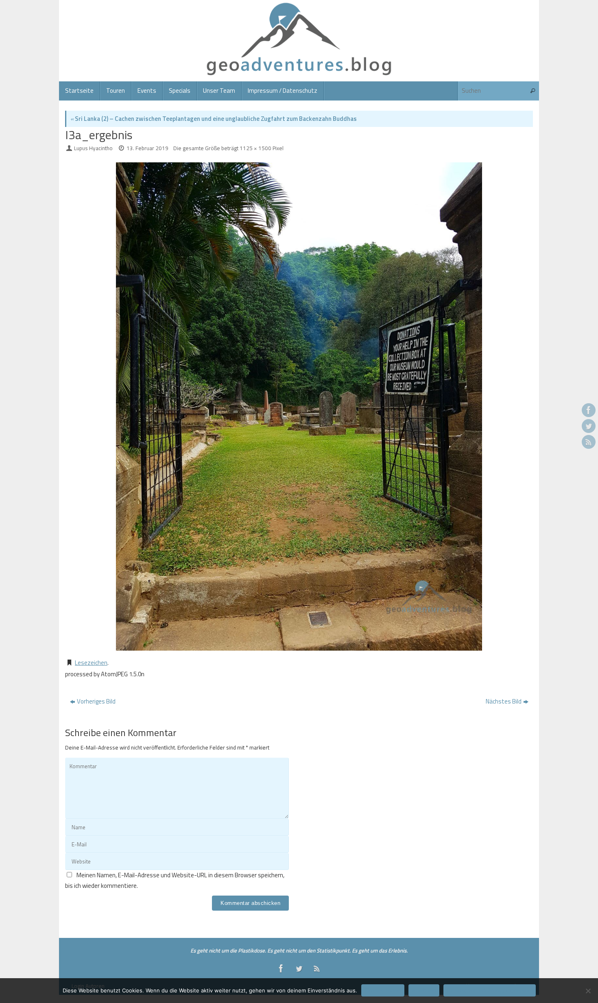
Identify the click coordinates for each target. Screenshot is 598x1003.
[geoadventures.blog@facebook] (589, 410)
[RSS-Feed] (589, 442)
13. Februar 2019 (147, 148)
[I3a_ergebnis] (299, 406)
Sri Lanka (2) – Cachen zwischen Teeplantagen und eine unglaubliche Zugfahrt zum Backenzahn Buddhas (213, 118)
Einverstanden (382, 990)
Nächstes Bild (504, 701)
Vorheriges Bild (96, 701)
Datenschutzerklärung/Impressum (490, 990)
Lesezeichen (91, 662)
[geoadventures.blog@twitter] (589, 426)
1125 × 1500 (255, 148)
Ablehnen (424, 990)
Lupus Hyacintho (93, 148)
